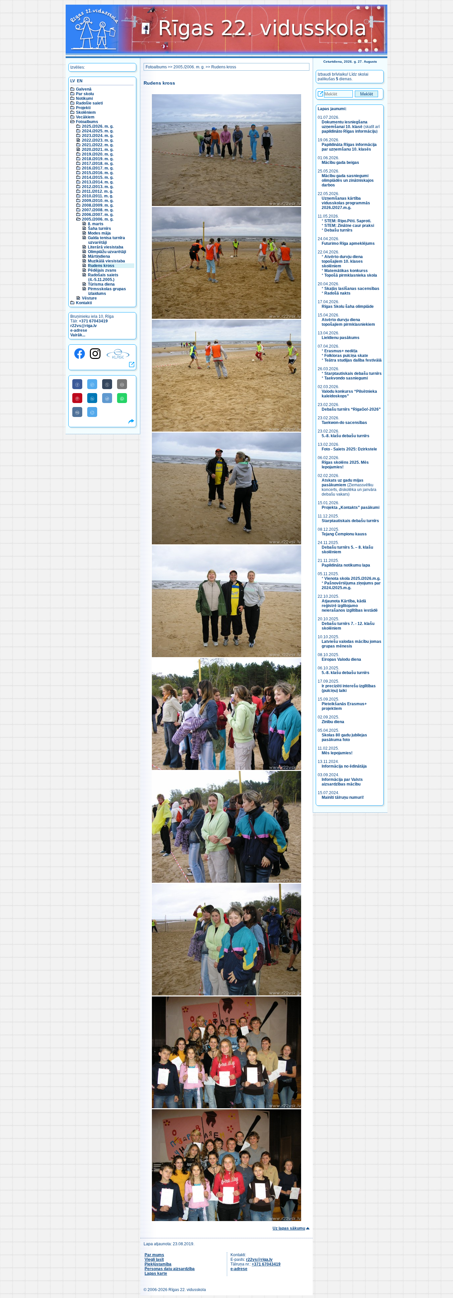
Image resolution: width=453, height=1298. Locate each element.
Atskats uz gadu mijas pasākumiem (342, 482)
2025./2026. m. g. (97, 126)
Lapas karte (156, 1273)
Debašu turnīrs (338, 230)
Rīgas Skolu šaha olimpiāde (348, 306)
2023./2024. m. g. (97, 135)
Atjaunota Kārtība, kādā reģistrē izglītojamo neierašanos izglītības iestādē (350, 606)
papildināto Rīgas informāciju (349, 131)
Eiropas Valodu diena (341, 659)
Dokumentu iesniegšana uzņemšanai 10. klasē (344, 124)
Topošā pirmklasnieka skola (350, 275)
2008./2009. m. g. (97, 205)
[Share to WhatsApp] (122, 398)
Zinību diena (333, 721)
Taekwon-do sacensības (344, 422)
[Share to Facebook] (77, 384)
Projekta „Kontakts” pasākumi (350, 507)
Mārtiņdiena (99, 256)
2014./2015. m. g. (97, 177)
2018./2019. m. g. (97, 159)
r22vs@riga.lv (83, 325)
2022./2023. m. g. (97, 140)
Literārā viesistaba (105, 247)
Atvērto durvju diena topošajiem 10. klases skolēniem (342, 261)
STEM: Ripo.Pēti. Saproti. (347, 221)
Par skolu (85, 94)
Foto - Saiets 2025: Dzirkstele (349, 449)
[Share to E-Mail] (122, 384)
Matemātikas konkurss (346, 270)
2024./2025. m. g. (97, 131)
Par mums (154, 1255)
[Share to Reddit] (107, 398)
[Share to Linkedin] (92, 398)
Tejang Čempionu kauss (344, 534)
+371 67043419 (93, 321)
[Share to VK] (77, 412)
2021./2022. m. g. (97, 145)
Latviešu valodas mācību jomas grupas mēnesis (351, 644)
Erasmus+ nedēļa (340, 351)
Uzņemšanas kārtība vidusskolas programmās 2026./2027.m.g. (346, 203)
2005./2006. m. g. (97, 219)
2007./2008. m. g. (97, 210)
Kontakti (84, 303)
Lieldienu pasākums (340, 337)
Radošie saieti (89, 103)
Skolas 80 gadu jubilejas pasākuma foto (344, 737)
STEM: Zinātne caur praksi (349, 225)
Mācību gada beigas (341, 162)
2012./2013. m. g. (97, 186)
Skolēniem (86, 112)
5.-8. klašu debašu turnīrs (346, 436)
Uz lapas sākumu (289, 1228)
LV (72, 81)
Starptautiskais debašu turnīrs (353, 373)
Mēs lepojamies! (337, 753)
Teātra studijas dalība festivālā (353, 360)
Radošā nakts (337, 293)
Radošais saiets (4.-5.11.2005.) (103, 277)
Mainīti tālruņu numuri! (343, 797)
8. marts (95, 224)
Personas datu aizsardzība (170, 1268)
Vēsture (89, 298)
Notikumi (84, 98)
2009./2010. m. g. (97, 200)
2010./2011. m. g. (97, 196)
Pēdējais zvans (102, 270)
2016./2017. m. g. (97, 168)
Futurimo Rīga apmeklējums (348, 243)
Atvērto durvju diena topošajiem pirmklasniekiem (348, 322)
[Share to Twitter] (92, 384)
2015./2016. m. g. (97, 173)
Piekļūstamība (158, 1264)
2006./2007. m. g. (97, 214)
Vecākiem (85, 117)
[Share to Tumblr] (107, 384)
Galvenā (84, 89)
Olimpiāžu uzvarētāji (107, 251)
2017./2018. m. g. (97, 163)
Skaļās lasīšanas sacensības (351, 288)
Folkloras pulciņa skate (346, 355)
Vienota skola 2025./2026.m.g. (352, 578)
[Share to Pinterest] (77, 398)
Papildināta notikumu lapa (346, 565)
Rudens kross (101, 265)
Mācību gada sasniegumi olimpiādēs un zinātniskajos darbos (348, 180)
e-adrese (78, 330)
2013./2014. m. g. (97, 182)
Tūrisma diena (101, 284)
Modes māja (99, 233)
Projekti (83, 107)
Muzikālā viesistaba (106, 261)
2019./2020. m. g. (97, 154)
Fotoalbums (87, 121)
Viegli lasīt (154, 1259)
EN (80, 81)
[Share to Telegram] (92, 412)
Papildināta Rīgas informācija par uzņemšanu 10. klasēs (349, 147)
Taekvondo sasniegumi (346, 378)
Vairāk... (77, 335)
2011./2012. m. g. (97, 191)
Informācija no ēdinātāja (344, 766)
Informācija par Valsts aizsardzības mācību (342, 781)
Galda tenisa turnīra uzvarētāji (106, 240)
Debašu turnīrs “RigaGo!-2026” (351, 409)
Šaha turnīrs (99, 228)
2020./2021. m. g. (97, 149)
